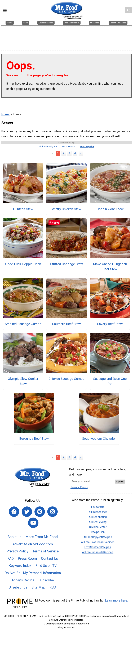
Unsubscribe (18, 587)
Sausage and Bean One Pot (110, 381)
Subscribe (46, 580)
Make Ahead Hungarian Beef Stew (110, 266)
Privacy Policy (17, 551)
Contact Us (49, 558)
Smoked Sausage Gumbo (23, 324)
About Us (14, 537)
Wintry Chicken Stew (66, 209)
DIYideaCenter (98, 527)
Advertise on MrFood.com (32, 544)
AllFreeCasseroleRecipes (97, 552)
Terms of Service (45, 551)
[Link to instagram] (52, 511)
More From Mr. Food (41, 537)
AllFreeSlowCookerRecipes (97, 542)
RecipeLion (98, 532)
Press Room (27, 558)
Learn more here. (116, 600)
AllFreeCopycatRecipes (97, 537)
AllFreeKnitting (98, 517)
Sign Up (120, 481)
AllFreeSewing (98, 522)
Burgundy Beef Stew (34, 439)
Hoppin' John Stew (109, 209)
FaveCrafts (97, 507)
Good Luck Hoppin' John (23, 264)
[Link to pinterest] (39, 511)
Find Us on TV (46, 566)
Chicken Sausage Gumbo (66, 379)
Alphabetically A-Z (48, 146)
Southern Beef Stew (66, 324)
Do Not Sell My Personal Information (33, 573)
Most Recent (68, 146)
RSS (52, 587)
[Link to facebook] (14, 511)
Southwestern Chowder (99, 439)
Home (5, 114)
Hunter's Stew (23, 209)
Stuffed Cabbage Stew (66, 264)
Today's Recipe (22, 580)
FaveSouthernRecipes (97, 547)
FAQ (10, 558)
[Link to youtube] (33, 523)
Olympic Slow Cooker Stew (23, 381)
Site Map (38, 587)
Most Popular (87, 146)
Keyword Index (20, 566)
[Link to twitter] (27, 511)
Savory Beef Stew (110, 324)
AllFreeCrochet (98, 512)
